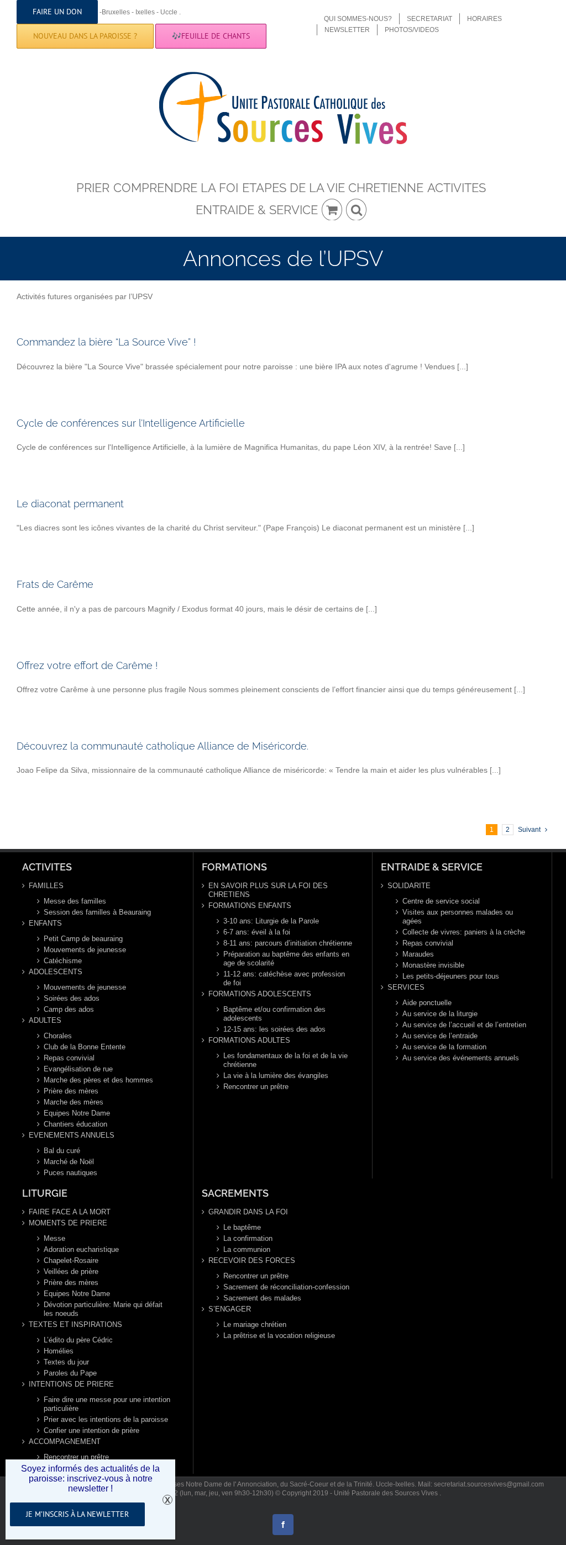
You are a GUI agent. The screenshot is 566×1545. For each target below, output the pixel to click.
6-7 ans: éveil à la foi (256, 932)
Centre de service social (441, 901)
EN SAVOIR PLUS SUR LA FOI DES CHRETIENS (268, 890)
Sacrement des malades (262, 1298)
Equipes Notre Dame (77, 1113)
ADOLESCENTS (55, 972)
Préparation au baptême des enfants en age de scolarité (286, 958)
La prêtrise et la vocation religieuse (279, 1335)
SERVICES (405, 987)
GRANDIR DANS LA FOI (248, 1212)
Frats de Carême (55, 584)
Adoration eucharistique (81, 1249)
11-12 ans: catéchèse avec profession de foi (284, 978)
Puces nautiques (70, 1173)
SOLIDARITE (409, 886)
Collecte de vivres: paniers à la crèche (463, 932)
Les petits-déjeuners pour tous (450, 976)
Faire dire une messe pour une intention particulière (107, 1404)
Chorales (58, 1036)
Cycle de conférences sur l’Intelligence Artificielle (131, 423)
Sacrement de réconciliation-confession (286, 1287)
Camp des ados (69, 1009)
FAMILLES (46, 886)
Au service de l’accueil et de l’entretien (464, 1025)
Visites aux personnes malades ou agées (457, 916)
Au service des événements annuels (460, 1058)
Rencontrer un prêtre (256, 1086)
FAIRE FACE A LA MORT (70, 1212)
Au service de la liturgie (440, 1014)
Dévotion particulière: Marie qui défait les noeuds (103, 1309)
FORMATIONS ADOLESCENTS (259, 994)
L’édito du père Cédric (78, 1340)
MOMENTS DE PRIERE (68, 1223)
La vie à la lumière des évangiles (275, 1075)
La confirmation (247, 1238)
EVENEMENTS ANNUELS (71, 1135)
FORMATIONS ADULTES (249, 1040)
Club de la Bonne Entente (84, 1047)
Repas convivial (69, 1058)
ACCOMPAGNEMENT (65, 1441)
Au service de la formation (444, 1047)
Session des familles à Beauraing (97, 912)
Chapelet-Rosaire (71, 1260)
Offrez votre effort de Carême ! (87, 665)
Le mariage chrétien (254, 1324)
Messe (54, 1238)
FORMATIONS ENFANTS (249, 905)
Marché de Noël (69, 1162)
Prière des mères (71, 1091)
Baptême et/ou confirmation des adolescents (274, 1013)
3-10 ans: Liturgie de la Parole (271, 921)
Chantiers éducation (75, 1124)
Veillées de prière (71, 1271)
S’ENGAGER (229, 1309)
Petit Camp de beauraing (83, 939)
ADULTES (45, 1020)
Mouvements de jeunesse (85, 950)
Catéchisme (63, 961)
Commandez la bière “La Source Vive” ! (106, 342)
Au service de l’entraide (440, 1036)
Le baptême (242, 1227)
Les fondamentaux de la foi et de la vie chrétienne (285, 1060)
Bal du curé (62, 1150)
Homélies (59, 1351)
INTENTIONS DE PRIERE (71, 1384)
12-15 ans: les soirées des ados (274, 1029)
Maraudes (418, 954)
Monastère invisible (433, 965)
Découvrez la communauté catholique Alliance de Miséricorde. (162, 746)
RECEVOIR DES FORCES (251, 1260)
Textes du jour (66, 1362)
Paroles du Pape (70, 1373)
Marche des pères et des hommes (98, 1080)
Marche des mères (73, 1102)
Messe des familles (75, 901)
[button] (356, 209)
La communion (246, 1249)
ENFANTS (45, 923)
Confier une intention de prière (91, 1430)
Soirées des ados (71, 998)
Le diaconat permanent (70, 503)
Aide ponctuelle (427, 1003)
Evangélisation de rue (78, 1069)
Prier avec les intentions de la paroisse (106, 1419)
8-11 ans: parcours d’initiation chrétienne (287, 943)
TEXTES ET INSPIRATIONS (75, 1324)
